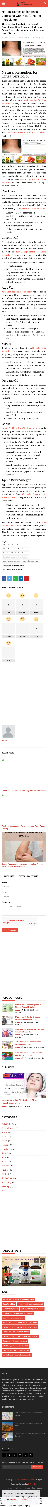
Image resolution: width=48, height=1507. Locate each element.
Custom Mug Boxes (10, 1309)
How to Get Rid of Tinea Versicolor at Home (21, 428)
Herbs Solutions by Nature (30, 561)
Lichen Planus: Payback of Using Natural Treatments (24, 791)
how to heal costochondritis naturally (17, 1355)
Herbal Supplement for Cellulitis (15, 1346)
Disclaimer (18, 1488)
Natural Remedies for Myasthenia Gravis (18, 1299)
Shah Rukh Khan (9, 1304)
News (4, 1161)
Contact (40, 1488)
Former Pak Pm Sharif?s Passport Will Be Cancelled (30, 1435)
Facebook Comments (28, 876)
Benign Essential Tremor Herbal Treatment (20, 1323)
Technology (7, 1178)
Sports (4, 1137)
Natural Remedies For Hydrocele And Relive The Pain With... (29, 1031)
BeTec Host (32, 1484)
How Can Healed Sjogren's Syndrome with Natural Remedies (29, 1054)
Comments (9, 876)
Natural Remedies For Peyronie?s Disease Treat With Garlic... (28, 1006)
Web (3, 1191)
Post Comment (10, 930)
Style (4, 1157)
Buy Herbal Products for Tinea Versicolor (26, 133)
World (4, 1174)
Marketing (6, 1182)
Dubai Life (6, 1124)
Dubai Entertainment (25, 1480)
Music (4, 1141)
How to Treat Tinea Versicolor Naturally (15, 553)
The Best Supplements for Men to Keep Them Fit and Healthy (23, 827)
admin (4, 740)
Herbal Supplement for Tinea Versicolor (15, 557)
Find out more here (19, 1499)
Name (4, 882)
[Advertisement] (24, 694)
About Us (8, 1488)
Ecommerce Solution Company (15, 1341)
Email (4, 892)
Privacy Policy (29, 1488)
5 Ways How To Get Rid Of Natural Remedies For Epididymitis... (27, 1018)
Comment (6, 902)
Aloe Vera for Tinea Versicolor (17, 292)
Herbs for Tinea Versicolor (11, 561)
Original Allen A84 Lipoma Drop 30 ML (18, 1313)
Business (6, 1166)
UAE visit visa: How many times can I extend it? (28, 1414)
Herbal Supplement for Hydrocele (16, 1332)
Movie (4, 1132)
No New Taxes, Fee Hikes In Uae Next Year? (28, 1424)
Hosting (5, 1186)
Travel (5, 1153)
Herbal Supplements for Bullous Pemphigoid (20, 1336)
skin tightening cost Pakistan (32, 1309)
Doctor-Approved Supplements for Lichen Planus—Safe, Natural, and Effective (23, 865)
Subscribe (37, 1467)
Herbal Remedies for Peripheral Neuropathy (20, 1327)
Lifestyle (6, 1149)
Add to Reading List (36, 38)
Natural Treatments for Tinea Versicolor (16, 549)
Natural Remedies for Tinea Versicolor (15, 545)
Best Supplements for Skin (13, 1318)
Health (5, 38)
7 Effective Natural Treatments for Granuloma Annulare (28, 1043)
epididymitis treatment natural (31, 1304)
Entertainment (8, 1128)
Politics (5, 1170)
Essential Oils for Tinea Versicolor (30, 208)
